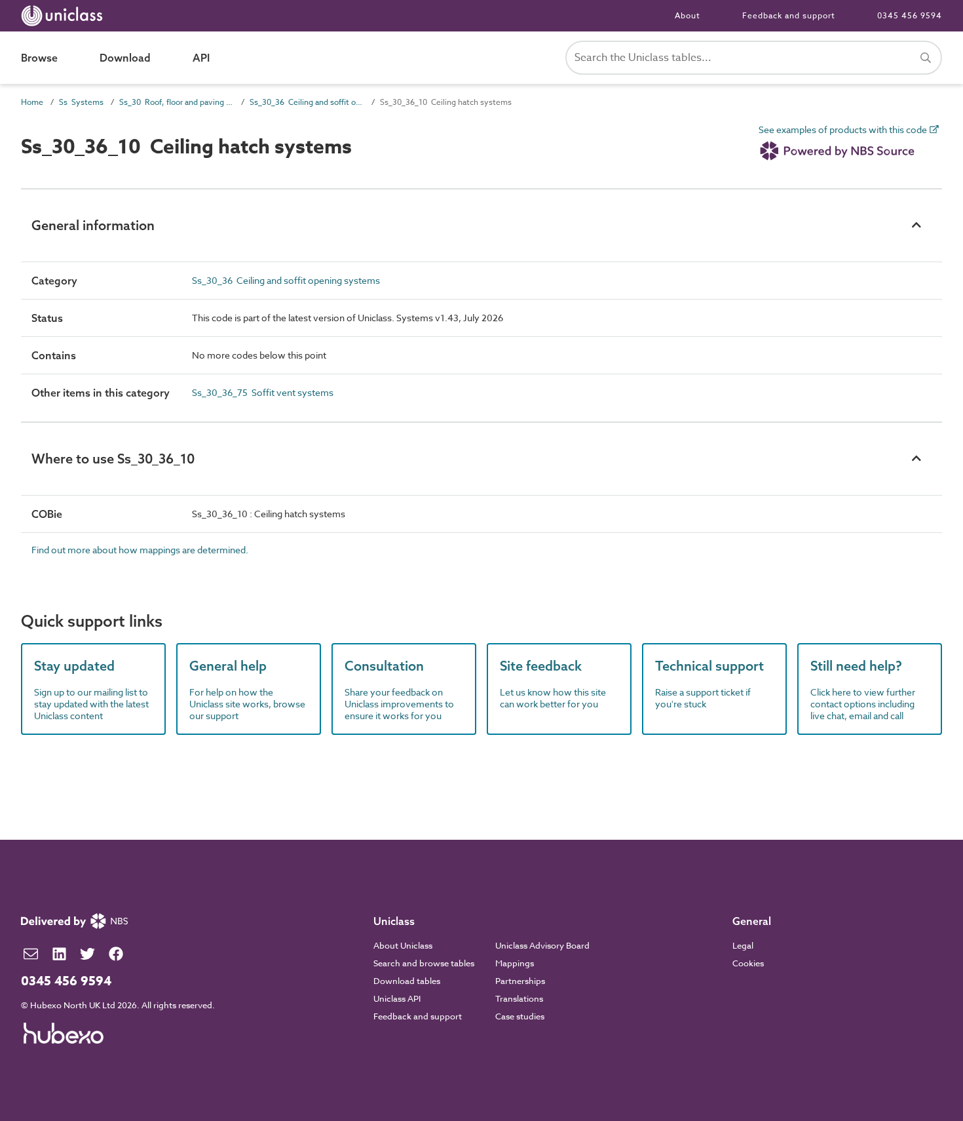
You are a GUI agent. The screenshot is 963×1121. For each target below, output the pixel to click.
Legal (742, 945)
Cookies (748, 963)
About (687, 15)
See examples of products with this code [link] (844, 130)
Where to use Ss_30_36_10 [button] (113, 458)
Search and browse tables (423, 963)
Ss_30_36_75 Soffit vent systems (262, 392)
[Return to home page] (64, 15)
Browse (39, 57)
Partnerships (520, 981)
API (201, 57)
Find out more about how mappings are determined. (139, 549)
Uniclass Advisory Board (542, 945)
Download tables (406, 981)
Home (32, 102)
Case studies (519, 1016)
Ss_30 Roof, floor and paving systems (176, 102)
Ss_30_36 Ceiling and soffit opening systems (307, 102)
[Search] (926, 58)
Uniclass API (397, 998)
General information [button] (93, 225)
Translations (519, 998)
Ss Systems (81, 102)
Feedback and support (788, 15)
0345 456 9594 (909, 15)
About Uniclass (402, 945)
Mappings (514, 963)
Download (125, 57)
